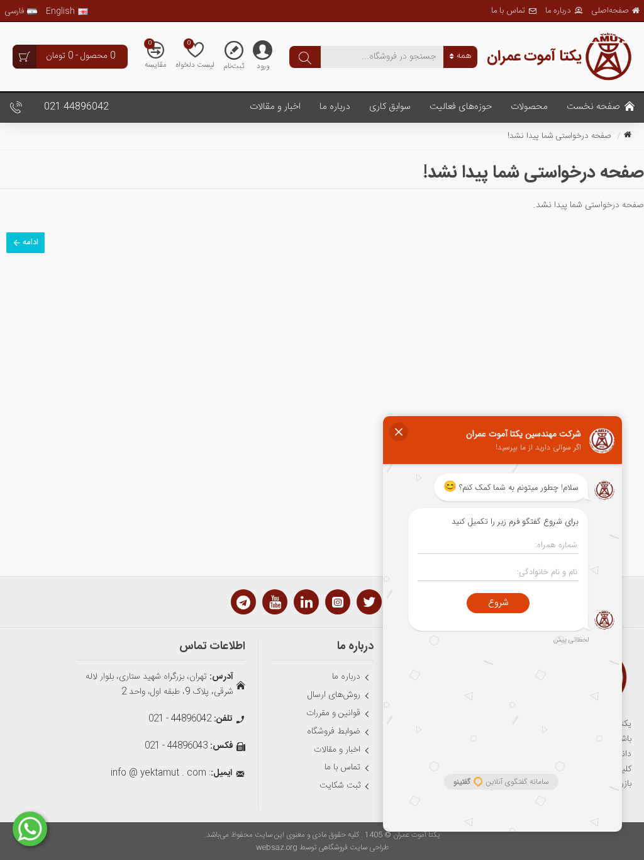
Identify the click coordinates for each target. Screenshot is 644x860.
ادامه (30, 242)
